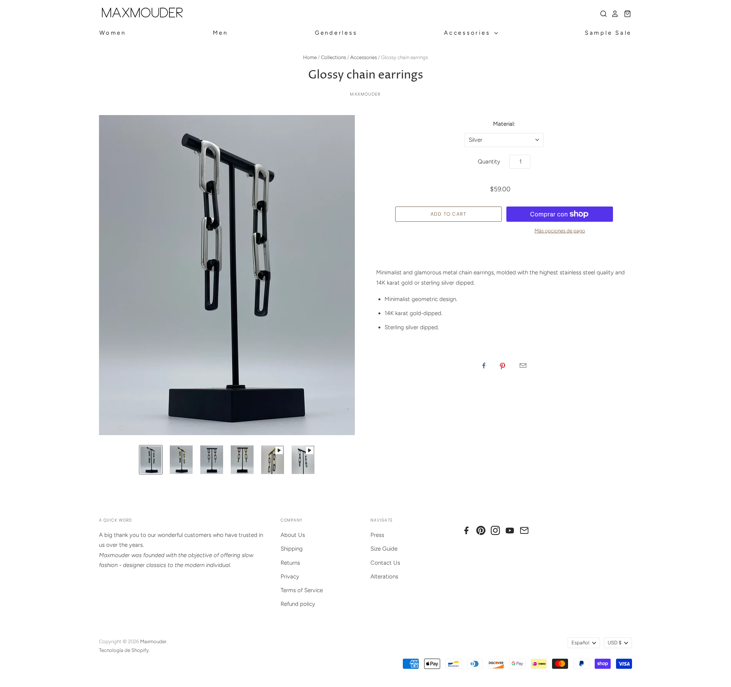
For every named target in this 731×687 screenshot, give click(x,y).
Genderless (336, 32)
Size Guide (383, 548)
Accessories (468, 32)
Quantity (489, 161)
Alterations (384, 576)
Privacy (290, 576)
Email (522, 365)
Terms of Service (302, 590)
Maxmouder (365, 94)
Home (310, 57)
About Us (293, 535)
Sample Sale (608, 32)
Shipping (292, 548)
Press (377, 535)
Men (220, 32)
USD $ (614, 642)
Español (580, 642)
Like (484, 365)
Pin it (503, 365)
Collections (333, 57)
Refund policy (298, 604)
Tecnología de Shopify (124, 650)
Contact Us (385, 562)
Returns (290, 562)
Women (112, 32)
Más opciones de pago (560, 231)
